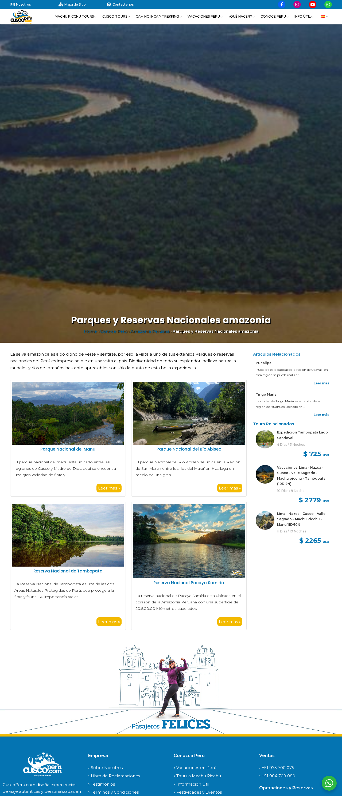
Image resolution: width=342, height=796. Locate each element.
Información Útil (192, 784)
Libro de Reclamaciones (115, 775)
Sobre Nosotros (107, 767)
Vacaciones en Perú (196, 767)
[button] (76, 17)
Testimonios (103, 784)
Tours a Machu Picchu (198, 775)
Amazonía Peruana (149, 331)
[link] (292, 444)
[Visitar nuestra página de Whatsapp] (328, 4)
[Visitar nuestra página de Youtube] (312, 4)
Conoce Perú (113, 331)
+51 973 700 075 (278, 767)
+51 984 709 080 (278, 775)
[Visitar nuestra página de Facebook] (281, 4)
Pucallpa (263, 363)
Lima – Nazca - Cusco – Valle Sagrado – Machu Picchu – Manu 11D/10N (301, 518)
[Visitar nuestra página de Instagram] (297, 4)
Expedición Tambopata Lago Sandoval (302, 435)
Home (90, 331)
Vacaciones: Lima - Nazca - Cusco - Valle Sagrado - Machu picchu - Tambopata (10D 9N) (301, 475)
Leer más (321, 383)
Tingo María (266, 394)
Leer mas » (109, 488)
